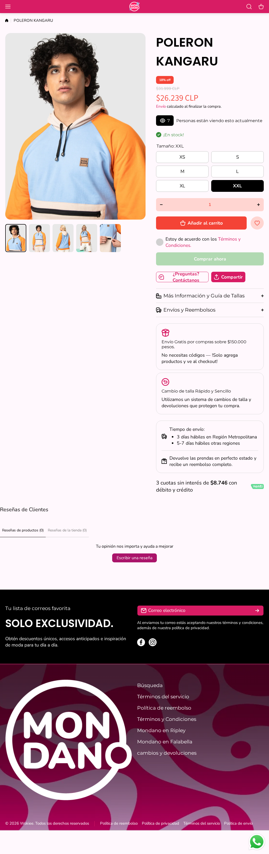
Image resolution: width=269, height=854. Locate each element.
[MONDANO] (134, 7)
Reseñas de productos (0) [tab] (23, 530)
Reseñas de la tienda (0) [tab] (67, 530)
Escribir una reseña (134, 558)
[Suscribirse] (257, 610)
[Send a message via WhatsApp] (256, 841)
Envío (161, 106)
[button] (261, 6)
